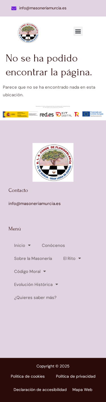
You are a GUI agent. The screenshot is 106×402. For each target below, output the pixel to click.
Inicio (19, 245)
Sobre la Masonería (33, 258)
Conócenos (53, 245)
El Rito (69, 258)
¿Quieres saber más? (35, 297)
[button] (78, 31)
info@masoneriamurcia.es (42, 7)
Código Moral (27, 271)
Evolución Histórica (33, 284)
